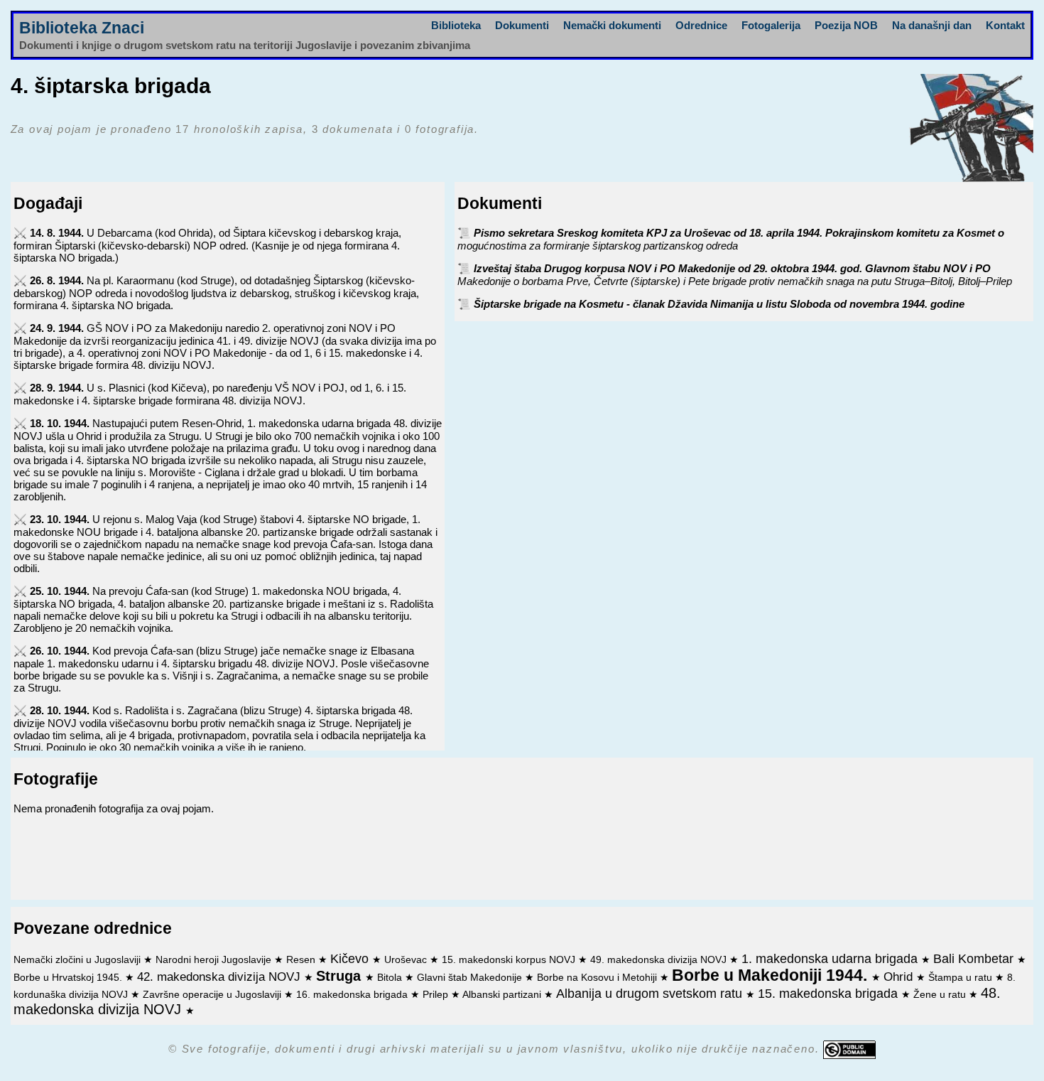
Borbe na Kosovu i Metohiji (598, 977)
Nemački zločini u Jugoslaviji (78, 959)
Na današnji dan (932, 25)
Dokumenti (522, 25)
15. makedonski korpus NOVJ (510, 959)
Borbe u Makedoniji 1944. (771, 975)
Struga (340, 976)
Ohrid (899, 976)
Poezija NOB (846, 25)
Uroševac (407, 959)
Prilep (437, 994)
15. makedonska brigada (829, 993)
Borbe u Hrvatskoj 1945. (69, 977)
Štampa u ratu (961, 977)
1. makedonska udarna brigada (831, 959)
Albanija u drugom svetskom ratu (651, 993)
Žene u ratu (941, 994)
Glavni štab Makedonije (471, 977)
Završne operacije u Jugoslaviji (213, 994)
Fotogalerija (770, 25)
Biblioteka (456, 25)
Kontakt (1005, 25)
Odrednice (701, 25)
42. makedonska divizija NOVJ (220, 976)
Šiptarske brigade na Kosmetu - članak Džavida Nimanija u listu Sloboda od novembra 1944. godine (719, 304)
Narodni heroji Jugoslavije (215, 959)
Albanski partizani (503, 994)
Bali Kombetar (975, 959)
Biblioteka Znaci (81, 28)
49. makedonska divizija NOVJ (659, 959)
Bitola (391, 977)
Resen (302, 959)
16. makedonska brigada (353, 994)
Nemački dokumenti (612, 25)
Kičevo (351, 959)
